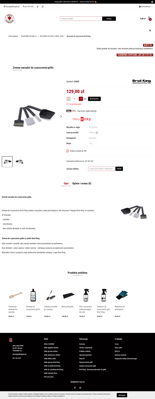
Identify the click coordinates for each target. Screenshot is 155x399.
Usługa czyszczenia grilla (87, 366)
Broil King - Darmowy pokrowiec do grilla (92, 369)
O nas (117, 344)
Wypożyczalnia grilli (85, 362)
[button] (46, 339)
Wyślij (119, 169)
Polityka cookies (84, 351)
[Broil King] (141, 81)
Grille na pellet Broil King (52, 366)
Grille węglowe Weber (51, 348)
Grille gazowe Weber (51, 351)
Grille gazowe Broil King (52, 362)
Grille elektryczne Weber (52, 355)
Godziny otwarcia (120, 355)
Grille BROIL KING (50, 359)
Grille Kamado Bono (50, 373)
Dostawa (82, 344)
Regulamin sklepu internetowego (126, 359)
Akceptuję (122, 395)
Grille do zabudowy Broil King (53, 369)
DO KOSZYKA (94, 99)
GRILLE (117, 351)
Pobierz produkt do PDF (78, 151)
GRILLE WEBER (49, 344)
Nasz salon (118, 348)
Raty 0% (82, 359)
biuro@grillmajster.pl (19, 354)
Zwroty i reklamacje (85, 348)
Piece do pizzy (49, 377)
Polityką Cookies (38, 394)
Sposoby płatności (85, 355)
